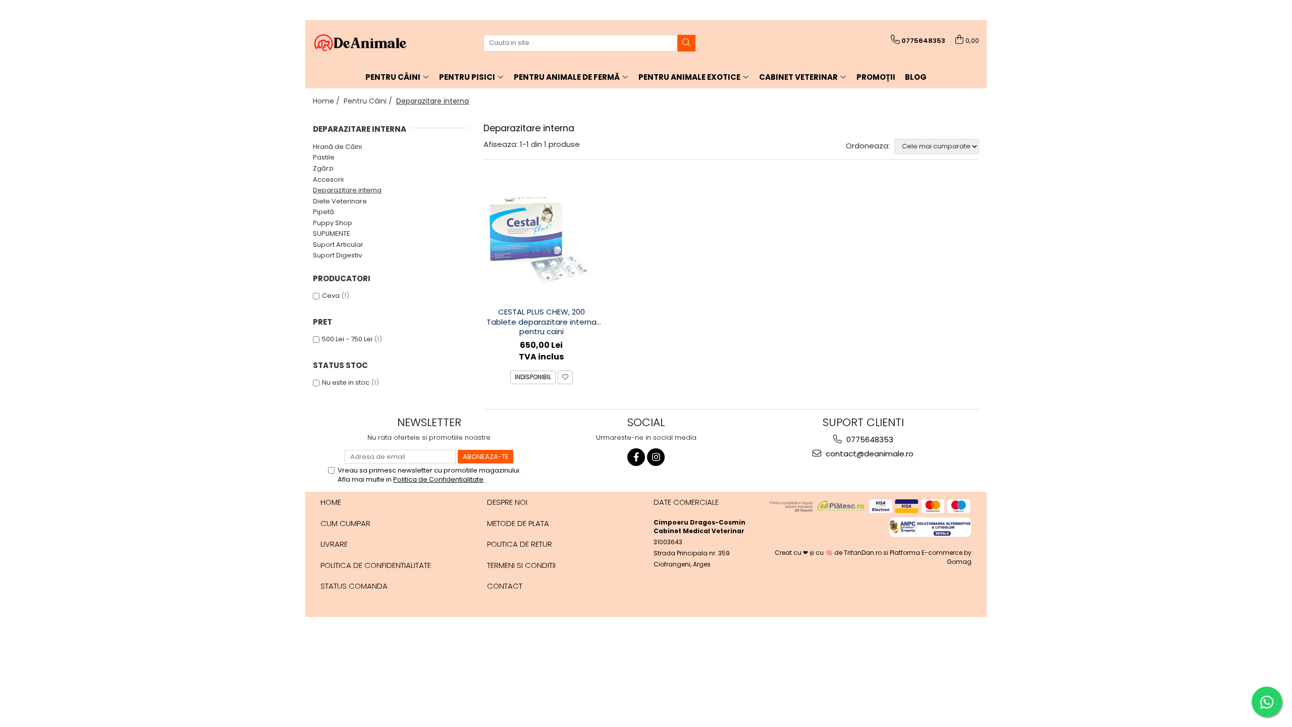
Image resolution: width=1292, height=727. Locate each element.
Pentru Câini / (369, 101)
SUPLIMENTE (331, 233)
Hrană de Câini (337, 146)
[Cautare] (686, 43)
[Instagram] (656, 457)
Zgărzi (323, 168)
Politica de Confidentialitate (438, 479)
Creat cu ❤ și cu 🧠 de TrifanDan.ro (829, 552)
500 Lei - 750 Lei (347, 339)
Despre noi (507, 502)
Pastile (324, 157)
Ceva (331, 295)
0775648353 (868, 439)
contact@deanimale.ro (868, 453)
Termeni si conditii (521, 565)
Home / (327, 101)
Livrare (334, 544)
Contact (504, 586)
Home (330, 502)
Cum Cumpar (345, 523)
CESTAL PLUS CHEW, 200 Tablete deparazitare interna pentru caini (542, 322)
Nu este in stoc (345, 382)
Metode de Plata (518, 523)
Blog (916, 77)
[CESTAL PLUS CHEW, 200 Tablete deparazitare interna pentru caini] (541, 241)
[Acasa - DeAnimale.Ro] (363, 43)
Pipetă (323, 212)
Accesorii (328, 179)
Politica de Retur (519, 544)
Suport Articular (338, 244)
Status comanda (354, 586)
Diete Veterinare (340, 201)
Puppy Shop (332, 223)
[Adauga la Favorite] (565, 377)
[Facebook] (636, 457)
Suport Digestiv (337, 255)
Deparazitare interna (347, 190)
